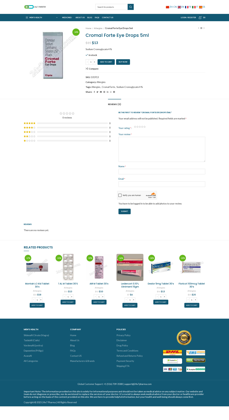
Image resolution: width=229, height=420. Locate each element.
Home (89, 28)
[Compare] (48, 258)
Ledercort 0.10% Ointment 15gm (130, 285)
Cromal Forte (108, 87)
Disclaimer (121, 340)
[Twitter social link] (97, 92)
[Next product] (204, 28)
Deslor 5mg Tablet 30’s (161, 283)
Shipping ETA (122, 366)
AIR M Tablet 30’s (99, 283)
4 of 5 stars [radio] (142, 127)
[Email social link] (101, 92)
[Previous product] (198, 28)
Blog (72, 345)
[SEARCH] (131, 7)
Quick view (48, 264)
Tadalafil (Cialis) (32, 340)
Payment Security (125, 361)
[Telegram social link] (114, 92)
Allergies (98, 28)
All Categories (31, 361)
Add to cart (106, 62)
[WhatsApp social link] (110, 92)
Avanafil (28, 355)
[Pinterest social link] (104, 92)
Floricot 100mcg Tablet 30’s (192, 285)
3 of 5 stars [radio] (140, 127)
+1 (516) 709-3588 (113, 384)
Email (121, 178)
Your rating (124, 128)
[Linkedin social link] (107, 92)
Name (122, 166)
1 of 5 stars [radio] (135, 127)
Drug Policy (122, 345)
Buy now (123, 62)
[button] (37, 305)
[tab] (114, 103)
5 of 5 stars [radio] (144, 127)
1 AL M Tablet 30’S (68, 283)
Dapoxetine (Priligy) (33, 350)
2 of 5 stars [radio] (137, 127)
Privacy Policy (123, 335)
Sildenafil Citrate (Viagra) (36, 335)
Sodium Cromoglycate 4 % (129, 87)
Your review (125, 134)
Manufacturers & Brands (82, 361)
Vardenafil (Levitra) (33, 345)
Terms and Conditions (127, 350)
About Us (74, 340)
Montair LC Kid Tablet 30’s (37, 285)
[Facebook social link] (94, 92)
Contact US (76, 355)
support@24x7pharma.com (138, 384)
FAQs (73, 350)
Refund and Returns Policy (129, 355)
